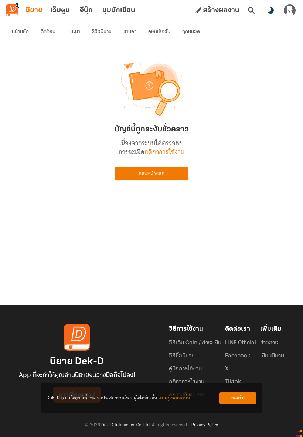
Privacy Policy (204, 425)
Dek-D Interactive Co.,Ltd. (126, 425)
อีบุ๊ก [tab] (86, 10)
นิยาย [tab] (33, 10)
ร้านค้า (129, 31)
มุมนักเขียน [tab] (118, 10)
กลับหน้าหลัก (151, 173)
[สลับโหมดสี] (270, 10)
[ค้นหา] (251, 10)
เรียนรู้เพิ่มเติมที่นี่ (174, 398)
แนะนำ (73, 31)
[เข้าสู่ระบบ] (289, 10)
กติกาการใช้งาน (164, 151)
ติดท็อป (48, 31)
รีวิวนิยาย (102, 31)
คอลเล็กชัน (159, 31)
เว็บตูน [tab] (60, 10)
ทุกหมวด (191, 31)
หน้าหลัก (20, 31)
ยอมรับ (238, 398)
